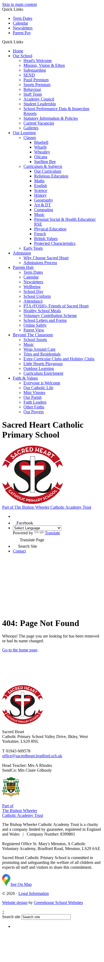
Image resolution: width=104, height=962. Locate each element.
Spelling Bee (45, 161)
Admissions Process (40, 262)
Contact (19, 551)
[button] (25, 41)
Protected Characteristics (54, 243)
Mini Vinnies (34, 392)
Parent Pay (22, 32)
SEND (29, 75)
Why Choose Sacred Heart (46, 258)
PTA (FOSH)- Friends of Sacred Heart (56, 306)
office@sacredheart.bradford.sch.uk (32, 756)
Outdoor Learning (38, 368)
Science (40, 190)
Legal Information (33, 893)
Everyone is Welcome (41, 383)
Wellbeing (32, 286)
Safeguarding (34, 70)
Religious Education (51, 176)
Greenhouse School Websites (58, 902)
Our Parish (32, 397)
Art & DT (42, 205)
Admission (22, 253)
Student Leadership (39, 104)
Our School (22, 55)
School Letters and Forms (45, 320)
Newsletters (23, 28)
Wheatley (42, 152)
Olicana (40, 156)
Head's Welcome (37, 60)
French (40, 233)
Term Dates (22, 18)
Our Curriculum (47, 171)
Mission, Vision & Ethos (44, 65)
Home (18, 51)
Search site (11, 916)
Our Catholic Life (38, 387)
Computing (43, 209)
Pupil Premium (36, 80)
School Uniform (37, 296)
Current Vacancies (38, 123)
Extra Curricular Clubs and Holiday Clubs (58, 359)
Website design (14, 902)
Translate (52, 533)
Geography (43, 200)
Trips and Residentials (42, 354)
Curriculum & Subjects (42, 166)
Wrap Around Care (39, 349)
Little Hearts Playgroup (43, 363)
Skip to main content (19, 4)
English (40, 185)
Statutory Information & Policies (50, 118)
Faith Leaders (34, 402)
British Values (46, 238)
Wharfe (40, 147)
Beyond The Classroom (33, 335)
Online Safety (35, 325)
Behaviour (32, 89)
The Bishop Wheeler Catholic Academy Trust (46, 507)
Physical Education (50, 229)
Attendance (33, 301)
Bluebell (41, 142)
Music (39, 214)
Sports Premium (36, 84)
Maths (39, 181)
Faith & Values (25, 378)
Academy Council (38, 99)
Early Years (33, 248)
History (40, 195)
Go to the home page (19, 650)
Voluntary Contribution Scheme (50, 315)
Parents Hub (23, 267)
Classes (29, 137)
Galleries (30, 128)
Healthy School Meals (42, 310)
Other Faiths (33, 407)
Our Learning (24, 132)
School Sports (35, 339)
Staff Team (32, 94)
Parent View (33, 330)
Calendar (20, 23)
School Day (33, 291)
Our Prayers (33, 411)
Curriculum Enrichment (43, 373)
